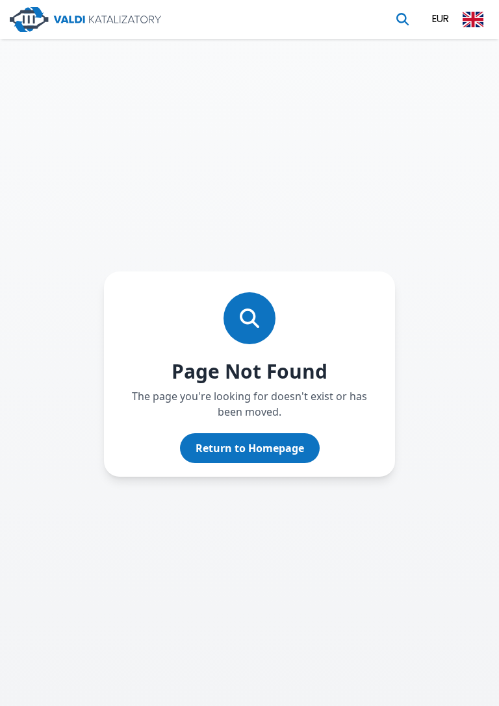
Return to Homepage (250, 448)
